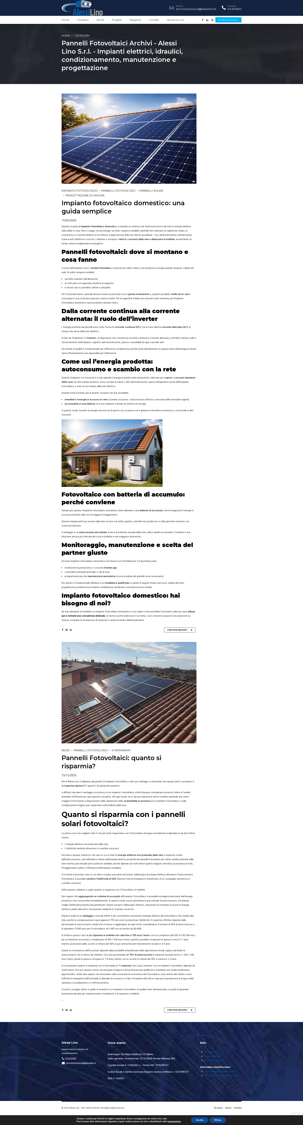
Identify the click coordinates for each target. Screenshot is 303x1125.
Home (65, 19)
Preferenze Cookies (215, 1060)
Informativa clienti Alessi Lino (220, 1071)
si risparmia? (121, 750)
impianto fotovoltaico (80, 190)
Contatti (154, 19)
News (66, 750)
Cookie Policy (212, 1056)
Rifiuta (217, 1120)
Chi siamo (83, 19)
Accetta (199, 1120)
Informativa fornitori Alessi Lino (221, 1075)
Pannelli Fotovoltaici (118, 190)
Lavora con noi (175, 19)
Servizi (100, 19)
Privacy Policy (212, 1051)
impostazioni (174, 1121)
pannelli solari (151, 190)
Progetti (117, 19)
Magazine (135, 19)
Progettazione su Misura (84, 195)
